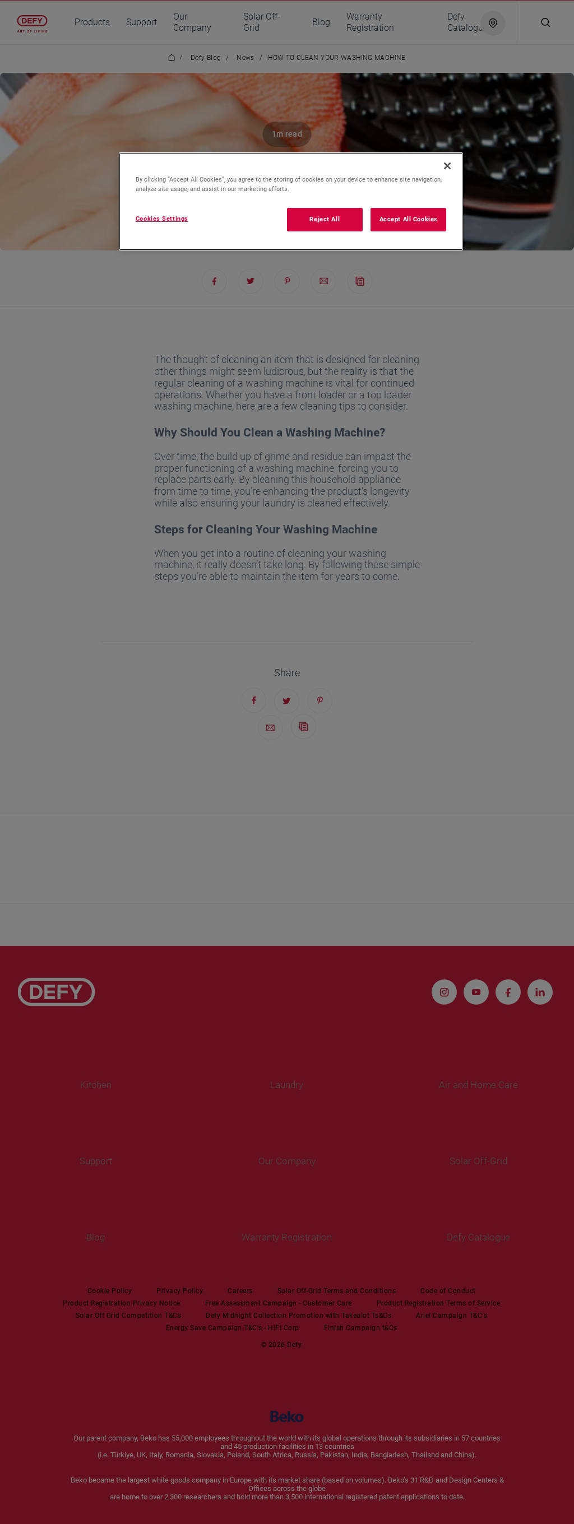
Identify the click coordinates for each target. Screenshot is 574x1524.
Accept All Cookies (408, 219)
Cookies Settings (162, 218)
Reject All (324, 219)
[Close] (447, 166)
